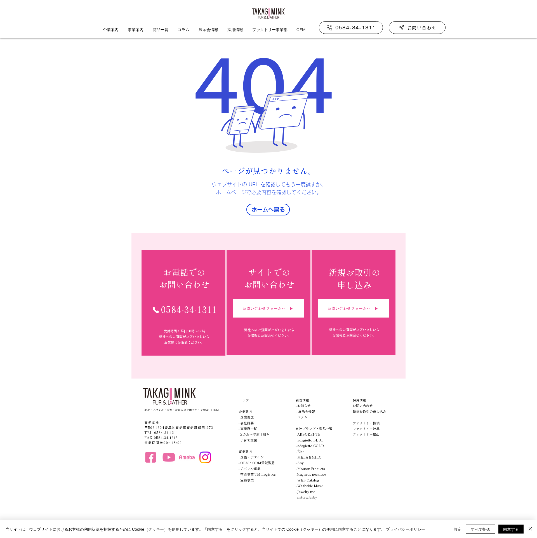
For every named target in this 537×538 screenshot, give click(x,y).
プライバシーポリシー (405, 529)
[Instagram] (205, 457)
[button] (110, 29)
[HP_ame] (187, 457)
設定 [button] (457, 529)
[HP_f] (150, 457)
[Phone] (156, 310)
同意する (511, 529)
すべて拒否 (480, 529)
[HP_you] (168, 457)
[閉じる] (530, 529)
